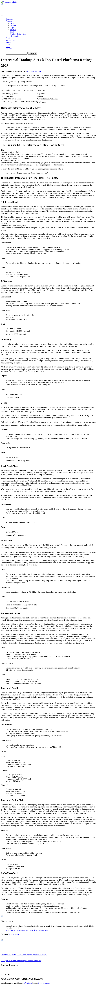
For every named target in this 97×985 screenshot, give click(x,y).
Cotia (12, 32)
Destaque (9, 19)
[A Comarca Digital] (6, 17)
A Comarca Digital (34, 71)
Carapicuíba (14, 36)
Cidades (9, 21)
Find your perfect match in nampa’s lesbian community (21, 961)
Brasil (8, 38)
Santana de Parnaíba (18, 34)
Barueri (13, 23)
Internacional (10, 40)
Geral (8, 45)
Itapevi (12, 27)
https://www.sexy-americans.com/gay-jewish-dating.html (27, 930)
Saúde (8, 47)
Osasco (13, 30)
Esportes (9, 49)
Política (8, 42)
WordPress (28, 983)
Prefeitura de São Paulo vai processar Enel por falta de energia (24, 955)
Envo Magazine (44, 983)
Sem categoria (13, 934)
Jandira (13, 25)
